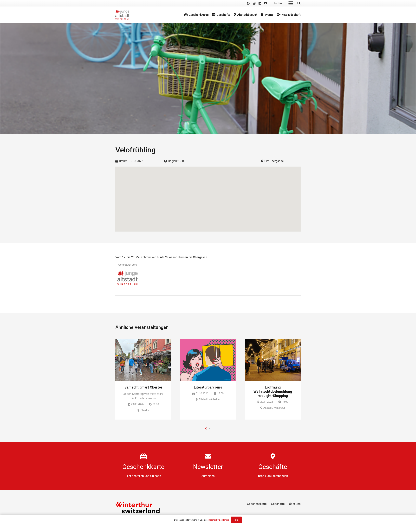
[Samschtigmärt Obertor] (143, 360)
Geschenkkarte (143, 466)
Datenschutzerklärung (218, 520)
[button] (291, 3)
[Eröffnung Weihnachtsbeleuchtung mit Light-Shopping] (273, 360)
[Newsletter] (208, 456)
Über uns (295, 504)
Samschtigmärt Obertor (143, 387)
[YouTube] (266, 3)
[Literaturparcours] (208, 360)
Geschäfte (272, 466)
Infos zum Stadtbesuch (272, 476)
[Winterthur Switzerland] (137, 507)
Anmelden (208, 476)
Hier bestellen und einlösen (143, 476)
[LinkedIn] (260, 3)
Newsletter (208, 466)
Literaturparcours (208, 387)
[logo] (122, 14)
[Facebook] (248, 3)
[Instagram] (254, 3)
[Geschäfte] (273, 456)
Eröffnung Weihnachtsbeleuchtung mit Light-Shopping (273, 391)
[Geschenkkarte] (143, 456)
